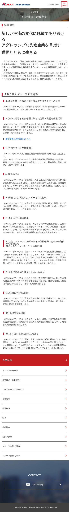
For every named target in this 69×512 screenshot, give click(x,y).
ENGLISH (54, 4)
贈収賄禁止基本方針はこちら (18, 139)
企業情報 (7, 360)
